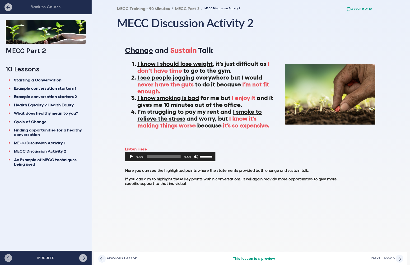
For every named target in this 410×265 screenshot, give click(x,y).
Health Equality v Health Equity (44, 105)
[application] (170, 156)
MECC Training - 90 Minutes (143, 9)
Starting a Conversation (37, 80)
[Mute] (196, 156)
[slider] (206, 156)
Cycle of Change (30, 122)
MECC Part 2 (187, 9)
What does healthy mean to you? (46, 113)
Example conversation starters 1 (45, 88)
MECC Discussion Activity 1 (39, 143)
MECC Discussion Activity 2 (40, 151)
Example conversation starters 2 (45, 97)
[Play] (131, 156)
